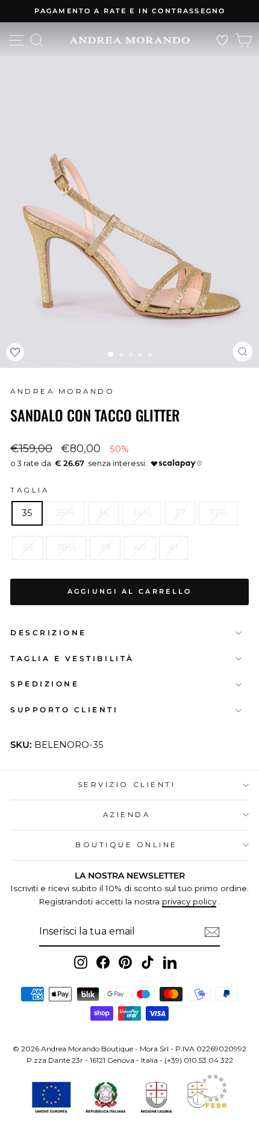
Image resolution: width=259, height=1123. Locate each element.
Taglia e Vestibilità (72, 659)
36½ (142, 513)
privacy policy (189, 901)
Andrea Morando (62, 391)
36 (103, 513)
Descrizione (48, 633)
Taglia (29, 490)
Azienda (127, 814)
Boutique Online (126, 845)
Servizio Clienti (127, 784)
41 (173, 547)
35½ (65, 513)
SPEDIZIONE (44, 684)
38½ (66, 547)
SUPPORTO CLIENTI (64, 710)
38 (27, 547)
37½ (218, 513)
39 (105, 547)
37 (180, 513)
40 (140, 547)
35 (27, 513)
